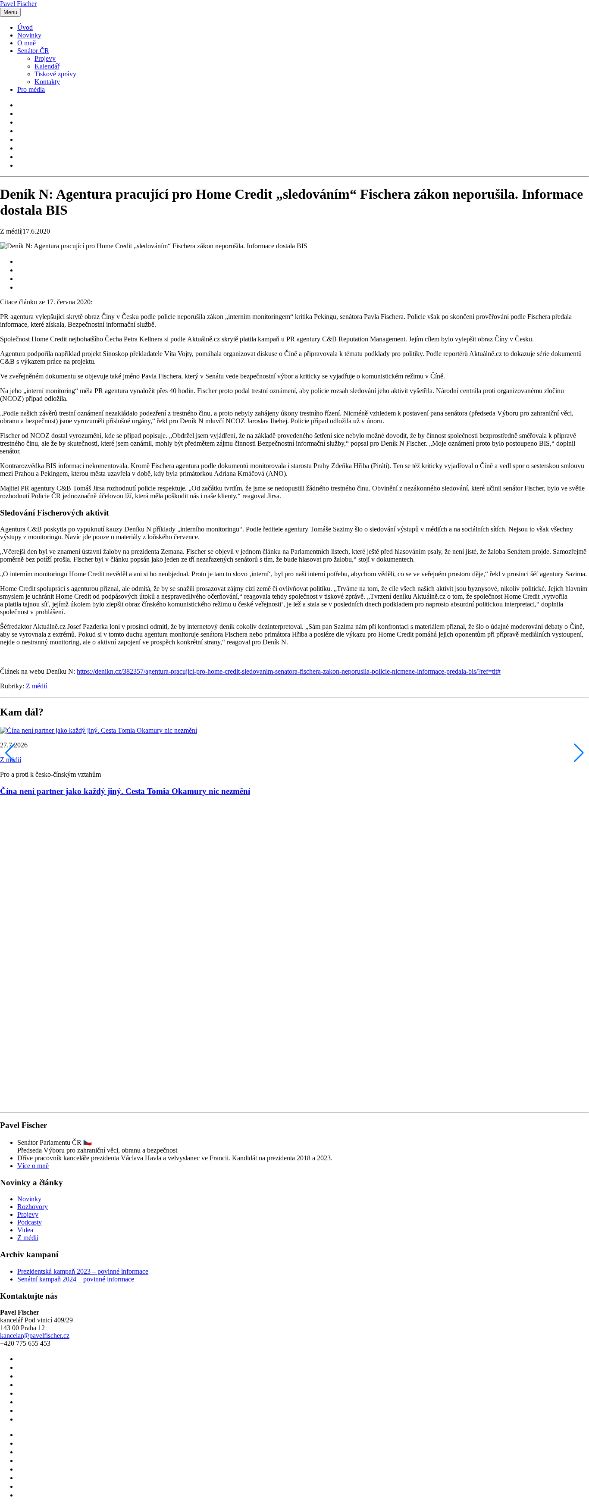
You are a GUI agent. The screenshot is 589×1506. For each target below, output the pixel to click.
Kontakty (47, 81)
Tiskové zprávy (55, 74)
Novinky (29, 35)
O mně (26, 43)
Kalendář (47, 66)
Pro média (31, 89)
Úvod (25, 27)
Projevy (45, 58)
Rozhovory (32, 1206)
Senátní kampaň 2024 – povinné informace (75, 1279)
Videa (25, 1230)
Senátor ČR (33, 50)
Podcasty (29, 1222)
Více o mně (33, 1165)
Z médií (36, 686)
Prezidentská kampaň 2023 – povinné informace (82, 1271)
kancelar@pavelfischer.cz (34, 1335)
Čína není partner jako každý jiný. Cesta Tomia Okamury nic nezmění (125, 791)
